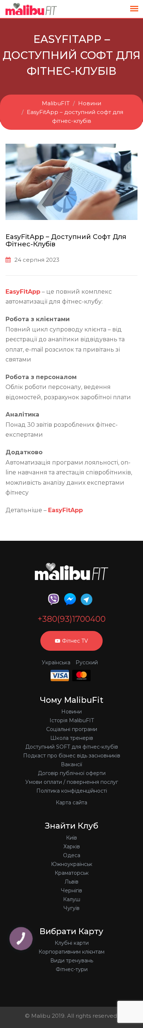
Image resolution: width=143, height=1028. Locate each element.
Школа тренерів (71, 738)
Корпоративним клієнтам (71, 951)
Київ (71, 837)
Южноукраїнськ (71, 864)
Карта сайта (71, 802)
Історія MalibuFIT (72, 720)
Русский (87, 662)
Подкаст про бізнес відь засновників (71, 755)
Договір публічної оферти (72, 773)
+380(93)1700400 (71, 619)
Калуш (71, 899)
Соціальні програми (71, 729)
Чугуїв (71, 908)
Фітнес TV (75, 641)
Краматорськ (72, 873)
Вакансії (71, 764)
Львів (71, 881)
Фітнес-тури (72, 969)
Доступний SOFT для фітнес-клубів (71, 747)
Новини (89, 103)
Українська (56, 662)
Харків (71, 846)
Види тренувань (71, 960)
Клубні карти (72, 943)
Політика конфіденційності (71, 790)
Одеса (71, 855)
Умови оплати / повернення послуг (71, 782)
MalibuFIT (56, 103)
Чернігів (71, 890)
